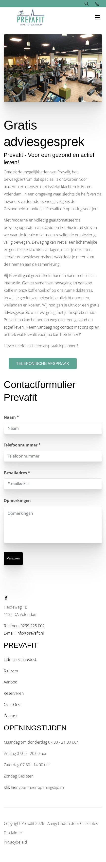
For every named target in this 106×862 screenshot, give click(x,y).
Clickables (89, 823)
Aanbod (11, 682)
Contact (10, 716)
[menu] (97, 12)
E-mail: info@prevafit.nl (24, 633)
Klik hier (11, 787)
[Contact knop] (97, 3)
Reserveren (14, 693)
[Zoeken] (86, 3)
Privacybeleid (15, 842)
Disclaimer (13, 832)
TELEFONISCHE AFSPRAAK (42, 363)
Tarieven (11, 670)
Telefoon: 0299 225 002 (24, 625)
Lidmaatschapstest (20, 659)
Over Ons (12, 704)
